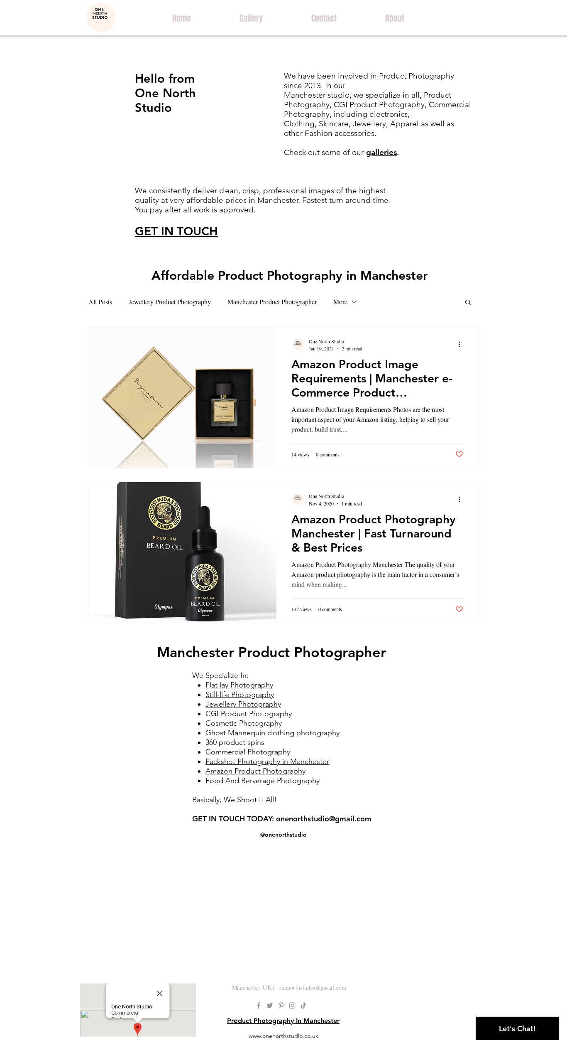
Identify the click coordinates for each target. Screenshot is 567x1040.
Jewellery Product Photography (170, 301)
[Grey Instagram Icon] (292, 1005)
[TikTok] (303, 1005)
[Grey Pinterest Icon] (281, 1005)
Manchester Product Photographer (272, 301)
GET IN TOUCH (176, 231)
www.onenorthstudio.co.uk (283, 1036)
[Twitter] (270, 1005)
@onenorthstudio (283, 834)
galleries (381, 152)
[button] (468, 302)
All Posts (100, 301)
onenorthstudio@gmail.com (323, 818)
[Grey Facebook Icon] (258, 1005)
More (340, 301)
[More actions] (462, 345)
